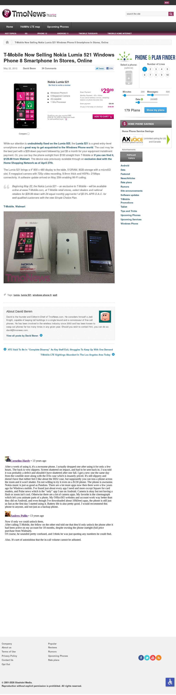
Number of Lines (156, 64)
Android (125, 165)
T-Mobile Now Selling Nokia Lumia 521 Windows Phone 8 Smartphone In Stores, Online (59, 57)
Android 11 (63, 33)
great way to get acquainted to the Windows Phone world (59, 147)
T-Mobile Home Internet (120, 33)
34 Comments (49, 68)
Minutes (127, 91)
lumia (17, 295)
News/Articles (128, 178)
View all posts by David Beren (24, 335)
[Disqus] (59, 498)
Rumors (125, 186)
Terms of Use (9, 651)
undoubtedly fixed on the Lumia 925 (49, 143)
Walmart (20, 206)
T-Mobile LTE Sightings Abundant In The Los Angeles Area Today (77, 354)
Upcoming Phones (58, 26)
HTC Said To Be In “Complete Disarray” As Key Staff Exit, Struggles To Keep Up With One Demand (58, 349)
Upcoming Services (131, 219)
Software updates (130, 195)
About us (6, 647)
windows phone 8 (42, 295)
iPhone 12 (42, 33)
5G (26, 33)
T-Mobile (9, 206)
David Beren (29, 68)
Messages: (158, 91)
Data (123, 169)
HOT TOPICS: (10, 33)
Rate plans (126, 182)
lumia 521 (26, 295)
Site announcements (131, 190)
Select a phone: (128, 66)
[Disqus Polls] (59, 408)
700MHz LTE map (30, 26)
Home (9, 26)
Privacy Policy (9, 655)
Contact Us (7, 660)
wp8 (55, 295)
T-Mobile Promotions (127, 200)
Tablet (124, 206)
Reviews (52, 647)
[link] (132, 140)
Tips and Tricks (129, 211)
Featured (125, 173)
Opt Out (6, 664)
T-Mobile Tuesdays (88, 33)
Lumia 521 (82, 143)
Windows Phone (129, 223)
